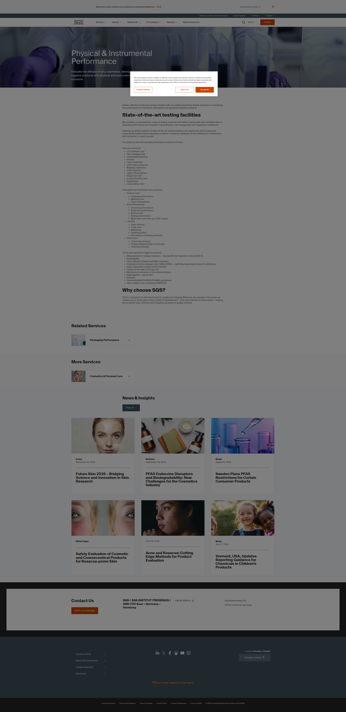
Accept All (205, 90)
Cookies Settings (143, 90)
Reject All (184, 90)
